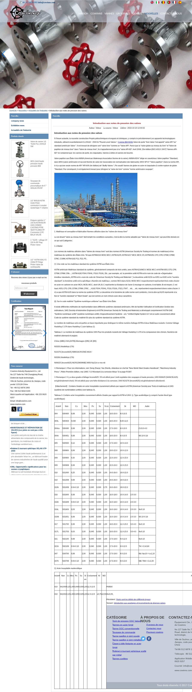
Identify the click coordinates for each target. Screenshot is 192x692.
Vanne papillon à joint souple (126, 636)
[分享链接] (19, 409)
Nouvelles (151, 13)
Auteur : (92, 128)
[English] (152, 2)
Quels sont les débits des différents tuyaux (133, 599)
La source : (108, 128)
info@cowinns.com (46, 2)
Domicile (13, 111)
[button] (122, 105)
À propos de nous (154, 624)
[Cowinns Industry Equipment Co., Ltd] (25, 12)
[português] (169, 2)
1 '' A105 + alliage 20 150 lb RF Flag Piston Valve (38, 242)
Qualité (137, 13)
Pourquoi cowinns (154, 632)
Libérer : (124, 128)
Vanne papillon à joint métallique (127, 640)
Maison (83, 13)
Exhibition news (17, 126)
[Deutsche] (163, 2)
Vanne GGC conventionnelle (125, 628)
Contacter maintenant (29, 414)
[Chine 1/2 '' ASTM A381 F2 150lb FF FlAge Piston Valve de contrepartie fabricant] (20, 267)
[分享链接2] (14, 409)
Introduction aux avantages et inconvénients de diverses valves (139, 603)
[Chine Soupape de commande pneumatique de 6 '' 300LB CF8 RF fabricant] (20, 189)
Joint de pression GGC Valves (126, 621)
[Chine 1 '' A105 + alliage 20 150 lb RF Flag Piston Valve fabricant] (20, 248)
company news (17, 121)
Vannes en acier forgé (122, 625)
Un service (123, 13)
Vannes (109, 13)
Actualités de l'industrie (38, 111)
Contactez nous (153, 628)
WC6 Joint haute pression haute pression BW (37, 163)
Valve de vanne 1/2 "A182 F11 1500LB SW (38, 143)
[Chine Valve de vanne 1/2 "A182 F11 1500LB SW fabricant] (20, 149)
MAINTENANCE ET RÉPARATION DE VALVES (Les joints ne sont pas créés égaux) (27, 428)
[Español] (180, 2)
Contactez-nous (171, 13)
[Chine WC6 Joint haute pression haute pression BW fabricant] (20, 169)
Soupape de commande (123, 632)
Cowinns (96, 13)
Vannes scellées (120, 658)
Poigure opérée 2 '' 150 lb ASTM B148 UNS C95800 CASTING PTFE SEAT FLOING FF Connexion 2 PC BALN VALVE (38, 227)
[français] (174, 2)
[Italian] (157, 2)
